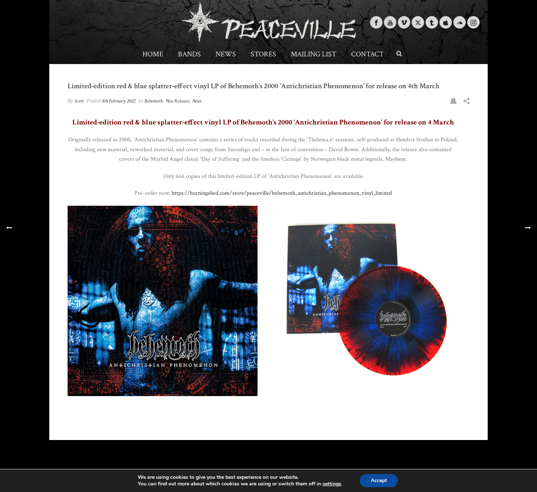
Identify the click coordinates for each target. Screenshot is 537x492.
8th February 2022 (119, 101)
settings (332, 484)
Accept (379, 480)
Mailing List (313, 54)
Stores (263, 54)
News (226, 54)
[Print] (453, 101)
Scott (79, 101)
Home (152, 54)
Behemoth (153, 101)
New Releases (177, 101)
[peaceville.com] (268, 22)
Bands (189, 54)
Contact (367, 54)
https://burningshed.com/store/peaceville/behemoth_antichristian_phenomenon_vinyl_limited (282, 193)
